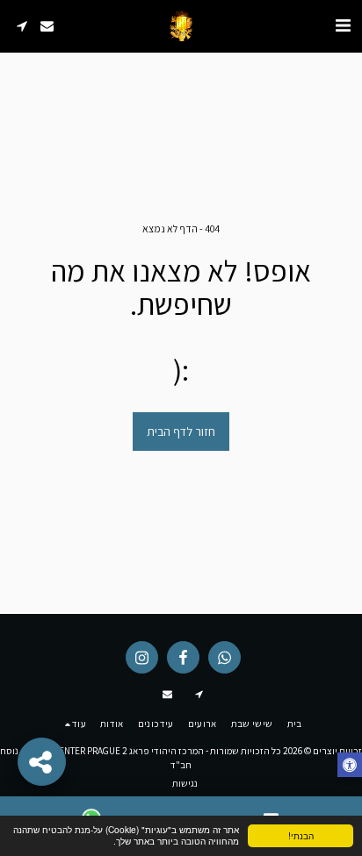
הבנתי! (301, 835)
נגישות (185, 783)
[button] (343, 25)
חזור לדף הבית (181, 431)
